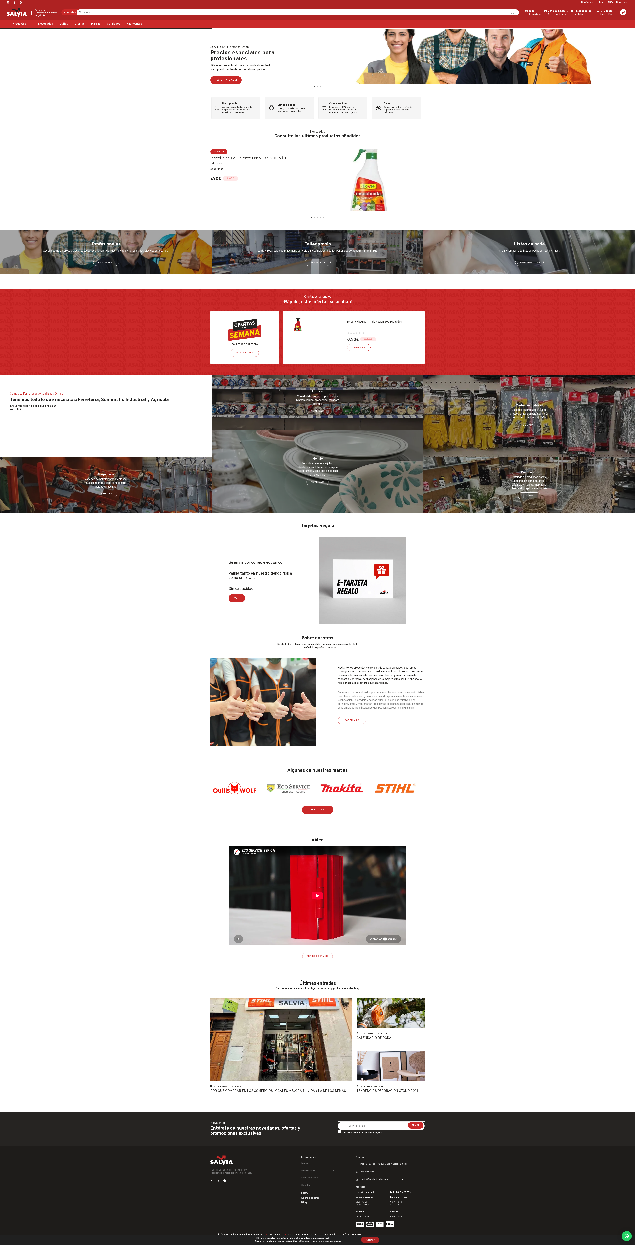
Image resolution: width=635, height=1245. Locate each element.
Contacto (621, 2)
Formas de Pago (309, 1177)
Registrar (612, 14)
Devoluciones (308, 1170)
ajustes (337, 1241)
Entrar (603, 14)
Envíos (304, 1163)
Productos (19, 24)
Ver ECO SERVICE (317, 956)
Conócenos (587, 2)
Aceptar (370, 1239)
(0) (363, 333)
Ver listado (561, 14)
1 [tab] (314, 86)
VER (236, 598)
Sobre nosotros (310, 1198)
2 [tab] (317, 86)
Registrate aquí (226, 80)
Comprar (359, 347)
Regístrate (106, 262)
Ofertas (79, 24)
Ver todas (317, 809)
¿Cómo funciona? (529, 262)
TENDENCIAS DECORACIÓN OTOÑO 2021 (387, 1091)
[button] (627, 1236)
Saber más (216, 169)
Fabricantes (134, 24)
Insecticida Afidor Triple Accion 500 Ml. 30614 (374, 322)
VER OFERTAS (244, 352)
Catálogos (113, 24)
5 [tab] (323, 217)
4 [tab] (320, 217)
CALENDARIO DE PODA (374, 1038)
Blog (600, 2)
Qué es (551, 14)
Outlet (64, 24)
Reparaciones (535, 14)
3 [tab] (320, 86)
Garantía (305, 1185)
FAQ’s (609, 2)
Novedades (45, 24)
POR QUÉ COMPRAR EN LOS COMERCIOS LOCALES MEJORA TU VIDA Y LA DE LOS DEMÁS (278, 1091)
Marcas (95, 24)
